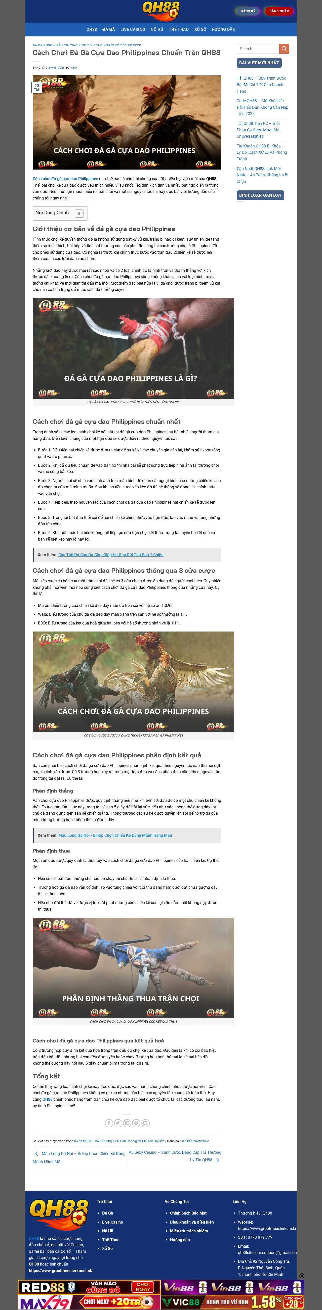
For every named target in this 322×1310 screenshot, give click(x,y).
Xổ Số (200, 29)
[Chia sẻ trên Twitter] (118, 1123)
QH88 (92, 29)
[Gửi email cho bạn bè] (127, 1123)
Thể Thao (179, 29)
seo (74, 67)
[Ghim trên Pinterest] (136, 1123)
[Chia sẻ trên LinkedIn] (145, 1123)
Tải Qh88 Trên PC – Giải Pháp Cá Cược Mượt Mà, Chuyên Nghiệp (258, 130)
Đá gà (108, 29)
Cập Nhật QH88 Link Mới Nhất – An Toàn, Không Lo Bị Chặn (262, 175)
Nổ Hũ (157, 29)
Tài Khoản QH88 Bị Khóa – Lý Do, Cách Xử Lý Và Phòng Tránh (262, 152)
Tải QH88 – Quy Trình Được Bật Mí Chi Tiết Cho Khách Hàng (261, 84)
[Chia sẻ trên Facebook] (109, 1123)
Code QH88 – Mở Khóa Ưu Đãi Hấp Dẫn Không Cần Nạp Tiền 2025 (262, 107)
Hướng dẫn (223, 29)
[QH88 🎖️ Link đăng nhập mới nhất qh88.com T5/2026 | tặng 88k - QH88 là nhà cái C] (161, 11)
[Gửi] (284, 49)
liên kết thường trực (195, 1141)
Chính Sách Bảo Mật (188, 1213)
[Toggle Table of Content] (77, 213)
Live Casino (132, 29)
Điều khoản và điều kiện (192, 1222)
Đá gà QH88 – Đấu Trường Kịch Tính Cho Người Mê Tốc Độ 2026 (87, 45)
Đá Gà (107, 1213)
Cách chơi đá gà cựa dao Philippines (65, 178)
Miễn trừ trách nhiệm (189, 1231)
